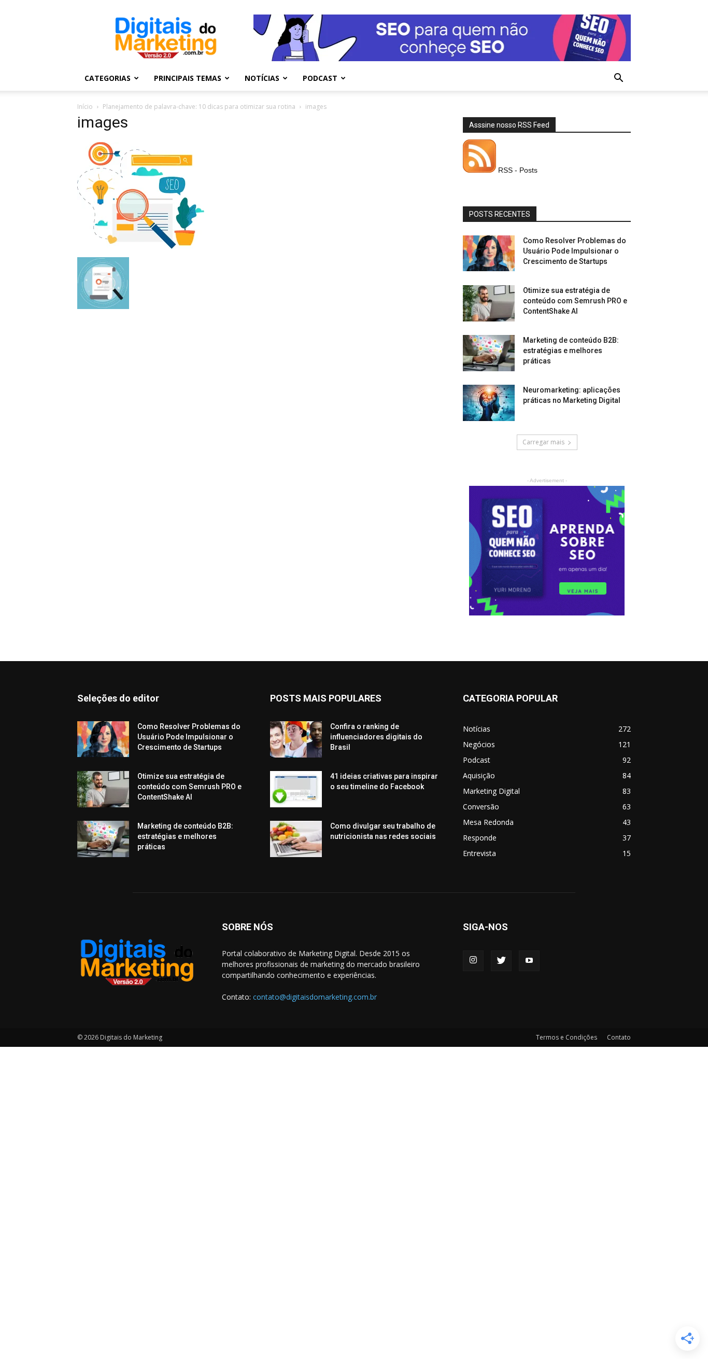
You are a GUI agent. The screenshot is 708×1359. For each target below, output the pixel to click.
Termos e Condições (566, 1037)
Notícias (262, 78)
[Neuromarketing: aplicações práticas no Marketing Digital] (489, 403)
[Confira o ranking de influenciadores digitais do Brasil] (296, 739)
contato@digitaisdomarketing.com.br (315, 997)
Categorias (107, 78)
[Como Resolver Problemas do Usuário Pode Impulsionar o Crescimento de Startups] (489, 253)
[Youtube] (529, 960)
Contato (619, 1037)
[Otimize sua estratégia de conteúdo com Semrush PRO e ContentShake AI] (489, 303)
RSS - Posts (516, 170)
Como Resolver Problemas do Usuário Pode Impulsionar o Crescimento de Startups (574, 250)
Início (85, 106)
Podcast (320, 78)
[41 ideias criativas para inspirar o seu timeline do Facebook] (296, 789)
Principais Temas (187, 78)
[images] (140, 246)
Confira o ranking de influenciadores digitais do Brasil (376, 736)
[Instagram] (473, 960)
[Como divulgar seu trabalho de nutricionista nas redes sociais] (296, 839)
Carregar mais (543, 442)
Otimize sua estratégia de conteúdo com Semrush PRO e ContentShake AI (575, 300)
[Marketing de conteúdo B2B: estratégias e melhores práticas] (489, 353)
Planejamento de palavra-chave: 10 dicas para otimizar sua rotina (199, 106)
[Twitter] (501, 960)
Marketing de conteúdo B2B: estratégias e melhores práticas (571, 350)
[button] (618, 79)
